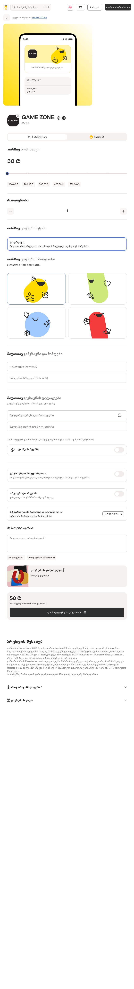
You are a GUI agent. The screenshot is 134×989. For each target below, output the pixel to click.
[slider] (7, 173)
